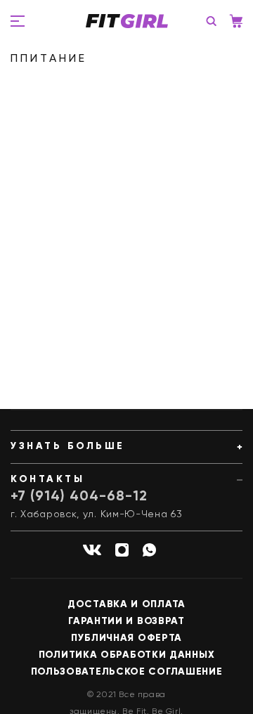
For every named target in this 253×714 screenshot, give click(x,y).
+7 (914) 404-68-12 (79, 497)
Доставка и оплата (126, 604)
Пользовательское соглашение (127, 672)
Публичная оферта (126, 638)
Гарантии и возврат (126, 621)
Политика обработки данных (127, 655)
